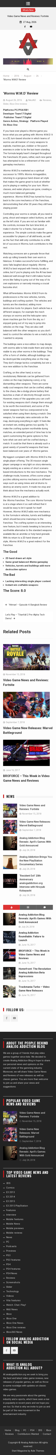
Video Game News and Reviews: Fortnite (28, 16)
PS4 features (13, 1268)
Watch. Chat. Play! (16, 1305)
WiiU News (12, 1309)
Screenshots (13, 1282)
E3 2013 (10, 1192)
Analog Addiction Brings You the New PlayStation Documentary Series (35, 860)
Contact (47, 1434)
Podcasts (11, 1246)
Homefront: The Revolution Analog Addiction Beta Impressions (35, 972)
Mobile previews (15, 1228)
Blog (17, 1430)
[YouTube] (31, 26)
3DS (8, 1183)
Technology (12, 1291)
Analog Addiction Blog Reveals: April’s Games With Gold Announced (35, 842)
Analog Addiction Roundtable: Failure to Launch (31, 936)
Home (8, 1430)
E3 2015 (10, 1201)
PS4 (8, 1264)
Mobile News (13, 1223)
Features (11, 1210)
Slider (6, 104)
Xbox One (11, 1318)
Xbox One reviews (18, 104)
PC (7, 1241)
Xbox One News (14, 1323)
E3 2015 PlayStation (17, 1205)
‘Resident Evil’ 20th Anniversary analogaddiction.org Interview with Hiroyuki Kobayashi (32, 883)
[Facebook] (25, 26)
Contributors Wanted (28, 1434)
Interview (11, 1214)
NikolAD (32, 100)
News (9, 1237)
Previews (11, 1250)
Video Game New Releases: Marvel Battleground (29, 1133)
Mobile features (14, 1219)
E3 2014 (10, 1196)
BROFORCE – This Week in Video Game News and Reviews (34, 954)
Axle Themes (37, 1450)
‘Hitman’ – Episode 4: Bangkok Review (28, 604)
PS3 (8, 1255)
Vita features (13, 1300)
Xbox (9, 1314)
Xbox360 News (14, 1332)
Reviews (47, 100)
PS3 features (13, 1259)
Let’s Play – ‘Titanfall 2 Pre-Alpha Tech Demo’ (25, 616)
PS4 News (11, 1273)
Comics (10, 1187)
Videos (10, 1296)
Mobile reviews (14, 1232)
